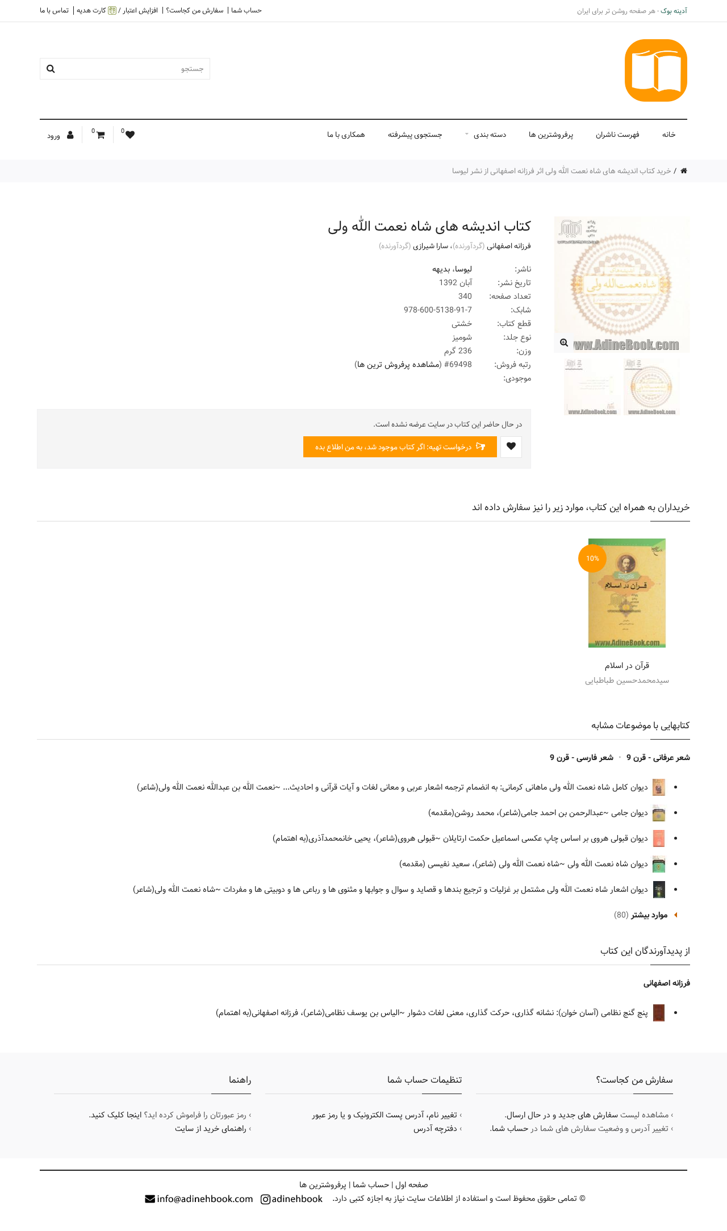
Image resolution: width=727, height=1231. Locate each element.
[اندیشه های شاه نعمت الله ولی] (564, 343)
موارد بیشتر (649, 915)
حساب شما (246, 10)
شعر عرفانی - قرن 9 (658, 758)
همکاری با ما (346, 134)
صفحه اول (411, 1185)
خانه (669, 134)
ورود (54, 136)
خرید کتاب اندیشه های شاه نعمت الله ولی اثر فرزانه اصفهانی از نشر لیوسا (561, 171)
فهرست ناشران (618, 134)
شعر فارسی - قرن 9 (581, 758)
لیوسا (463, 269)
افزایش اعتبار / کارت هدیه (117, 10)
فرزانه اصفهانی (509, 246)
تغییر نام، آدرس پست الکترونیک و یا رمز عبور (384, 1115)
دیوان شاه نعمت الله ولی (608, 864)
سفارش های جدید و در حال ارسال (562, 1115)
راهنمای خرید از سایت (210, 1129)
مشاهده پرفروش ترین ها (398, 365)
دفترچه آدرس (435, 1129)
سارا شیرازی (430, 246)
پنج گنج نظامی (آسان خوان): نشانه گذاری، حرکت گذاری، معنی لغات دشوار (528, 1013)
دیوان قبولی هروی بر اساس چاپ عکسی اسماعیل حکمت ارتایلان (546, 838)
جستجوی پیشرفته (415, 134)
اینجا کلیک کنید (116, 1115)
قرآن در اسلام (627, 666)
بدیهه (441, 269)
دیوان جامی (630, 813)
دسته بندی (490, 134)
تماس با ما (54, 10)
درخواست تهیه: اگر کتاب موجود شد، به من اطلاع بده (394, 447)
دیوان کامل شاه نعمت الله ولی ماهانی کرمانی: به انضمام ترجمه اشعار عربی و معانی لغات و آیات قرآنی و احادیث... (466, 787)
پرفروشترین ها (551, 134)
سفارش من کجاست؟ (194, 10)
